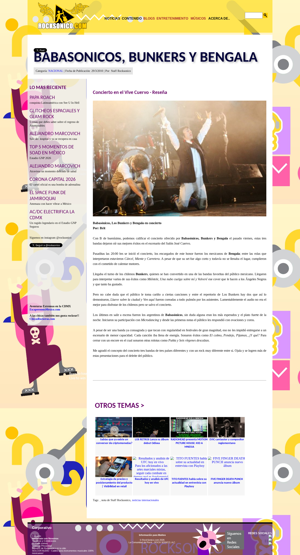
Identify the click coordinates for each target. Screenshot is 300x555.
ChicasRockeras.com (42, 318)
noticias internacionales (145, 500)
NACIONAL (55, 70)
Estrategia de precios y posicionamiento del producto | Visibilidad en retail (114, 483)
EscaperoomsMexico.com (45, 309)
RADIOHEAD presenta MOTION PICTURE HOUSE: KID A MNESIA (189, 443)
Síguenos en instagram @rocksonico (50, 237)
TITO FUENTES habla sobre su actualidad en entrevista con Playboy (189, 483)
